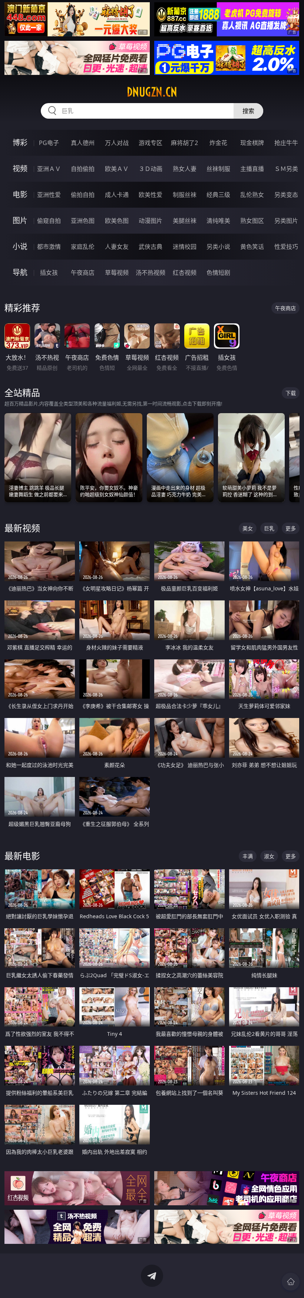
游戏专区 (150, 143)
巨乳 (269, 528)
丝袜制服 (218, 169)
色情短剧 (218, 273)
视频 (20, 169)
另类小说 (218, 247)
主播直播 (252, 169)
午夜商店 (83, 273)
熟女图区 (252, 221)
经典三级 (218, 195)
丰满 (247, 856)
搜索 (248, 111)
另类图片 (286, 221)
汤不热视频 (150, 273)
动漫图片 (150, 221)
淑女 (269, 856)
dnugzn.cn (152, 92)
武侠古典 (150, 247)
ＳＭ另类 (286, 169)
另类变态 (286, 195)
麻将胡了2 (184, 143)
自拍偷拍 (83, 169)
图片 (20, 220)
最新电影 (22, 856)
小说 (20, 246)
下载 (290, 392)
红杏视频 (184, 273)
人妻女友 (117, 247)
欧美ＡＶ (117, 169)
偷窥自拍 (49, 221)
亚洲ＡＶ (49, 169)
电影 (20, 195)
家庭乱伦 (83, 247)
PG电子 (49, 143)
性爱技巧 (286, 247)
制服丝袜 (184, 195)
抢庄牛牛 (286, 143)
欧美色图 (117, 221)
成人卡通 (117, 195)
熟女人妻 (184, 169)
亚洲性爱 (49, 195)
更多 (290, 528)
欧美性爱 (150, 195)
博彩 (20, 143)
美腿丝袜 (184, 221)
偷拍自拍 (83, 195)
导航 (20, 272)
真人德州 (83, 143)
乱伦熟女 (252, 195)
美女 (247, 528)
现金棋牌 (252, 143)
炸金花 (218, 143)
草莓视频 (117, 273)
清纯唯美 (218, 221)
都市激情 (49, 247)
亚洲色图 (83, 221)
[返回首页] (291, 1282)
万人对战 (117, 143)
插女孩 (49, 273)
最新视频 (22, 528)
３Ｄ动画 (150, 169)
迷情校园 (184, 247)
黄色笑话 (252, 247)
